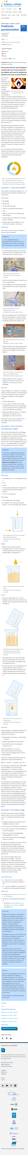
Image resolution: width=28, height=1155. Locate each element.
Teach (9, 15)
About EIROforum (5, 1064)
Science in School (5, 23)
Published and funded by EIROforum (9, 1148)
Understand (4, 15)
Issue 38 (17, 23)
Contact (3, 9)
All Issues (15, 12)
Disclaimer (3, 1074)
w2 (8, 396)
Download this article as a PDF (9, 1028)
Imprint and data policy (6, 1066)
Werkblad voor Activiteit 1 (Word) (9, 1012)
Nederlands (5, 51)
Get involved (24, 15)
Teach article (23, 26)
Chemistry (7, 42)
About (18, 15)
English (4, 53)
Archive (3, 1078)
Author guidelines (5, 18)
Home (2, 12)
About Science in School (7, 1062)
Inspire (20, 12)
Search (15, 9)
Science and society (15, 42)
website (13, 880)
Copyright (3, 1070)
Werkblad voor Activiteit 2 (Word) (9, 1018)
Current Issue (8, 12)
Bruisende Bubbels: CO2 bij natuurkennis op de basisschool (13, 904)
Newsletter (9, 9)
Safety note (4, 1072)
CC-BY (2, 1006)
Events (13, 15)
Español (5, 56)
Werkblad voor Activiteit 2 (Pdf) (8, 1021)
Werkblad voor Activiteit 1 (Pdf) (8, 1015)
